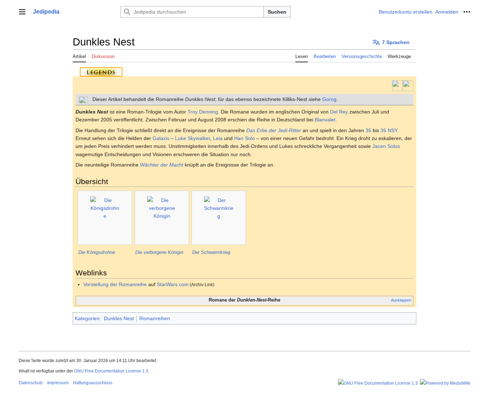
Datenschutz (31, 382)
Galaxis (160, 138)
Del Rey (339, 112)
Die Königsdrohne (96, 252)
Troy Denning (203, 112)
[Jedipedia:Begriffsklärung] (83, 99)
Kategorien (87, 318)
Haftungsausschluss (92, 382)
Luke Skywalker (192, 138)
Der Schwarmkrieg (211, 252)
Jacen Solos (386, 146)
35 (368, 130)
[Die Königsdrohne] (105, 217)
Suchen (277, 12)
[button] (22, 12)
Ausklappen (401, 300)
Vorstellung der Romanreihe (115, 284)
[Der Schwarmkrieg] (218, 217)
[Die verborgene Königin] (161, 217)
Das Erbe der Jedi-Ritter (273, 130)
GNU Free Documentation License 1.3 (111, 371)
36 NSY (389, 130)
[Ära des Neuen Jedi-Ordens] (397, 85)
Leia (218, 138)
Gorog (329, 99)
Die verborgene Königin (159, 252)
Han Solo (244, 138)
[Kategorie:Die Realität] (408, 85)
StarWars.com (173, 284)
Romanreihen (154, 318)
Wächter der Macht (161, 165)
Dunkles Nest (119, 318)
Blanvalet (325, 119)
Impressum (58, 382)
